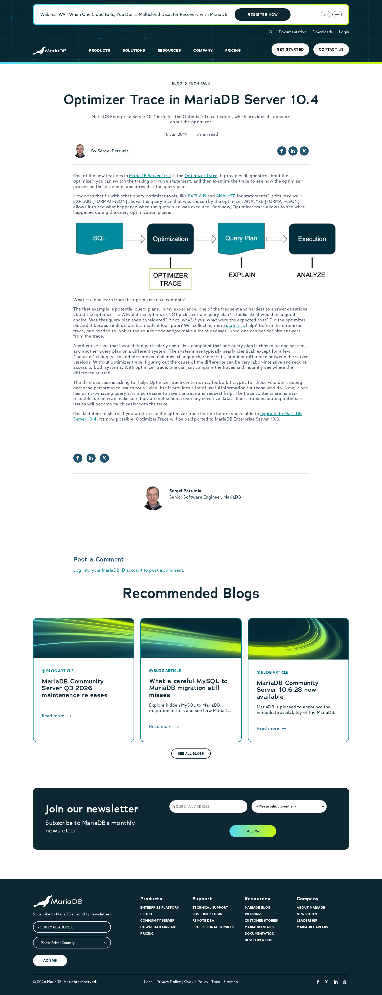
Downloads (323, 32)
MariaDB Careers (312, 927)
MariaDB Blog (258, 907)
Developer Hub (259, 940)
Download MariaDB (158, 927)
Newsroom (307, 914)
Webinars (253, 914)
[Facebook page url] (281, 151)
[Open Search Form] (270, 32)
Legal (149, 981)
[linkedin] (336, 981)
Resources (258, 899)
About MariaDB (311, 907)
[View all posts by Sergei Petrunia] (80, 151)
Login (344, 32)
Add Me (253, 831)
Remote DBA (203, 920)
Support (202, 899)
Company (308, 899)
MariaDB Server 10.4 (150, 175)
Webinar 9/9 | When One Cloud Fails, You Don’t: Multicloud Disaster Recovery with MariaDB (133, 14)
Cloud (146, 914)
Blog (177, 83)
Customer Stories (261, 920)
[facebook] (318, 981)
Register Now (263, 14)
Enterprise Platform (160, 907)
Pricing (147, 933)
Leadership (307, 920)
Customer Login (207, 914)
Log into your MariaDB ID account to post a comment (128, 570)
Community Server (157, 920)
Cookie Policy (196, 981)
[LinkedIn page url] (293, 151)
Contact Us (331, 49)
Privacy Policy (168, 981)
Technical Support (210, 907)
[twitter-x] (326, 981)
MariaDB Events (259, 927)
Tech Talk (199, 83)
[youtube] (345, 981)
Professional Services (213, 927)
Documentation (293, 32)
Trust (216, 981)
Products (151, 899)
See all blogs (191, 754)
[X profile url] (304, 151)
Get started (290, 49)
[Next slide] (337, 14)
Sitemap (230, 981)
